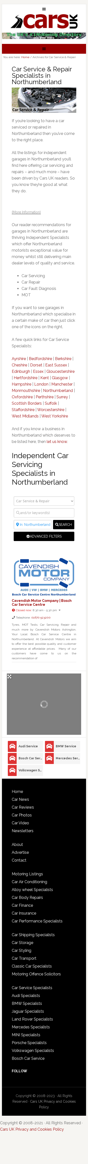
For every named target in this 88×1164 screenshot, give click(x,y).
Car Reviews (23, 807)
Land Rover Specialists (32, 1019)
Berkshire (63, 358)
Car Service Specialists (32, 987)
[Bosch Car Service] (12, 758)
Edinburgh (21, 371)
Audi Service (28, 746)
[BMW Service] (49, 746)
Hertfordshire (25, 377)
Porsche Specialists (29, 1042)
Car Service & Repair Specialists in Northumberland (42, 75)
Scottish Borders (27, 403)
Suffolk (51, 403)
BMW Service (66, 746)
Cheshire (19, 365)
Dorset (36, 365)
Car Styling (21, 950)
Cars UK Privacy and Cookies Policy (32, 1129)
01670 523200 (41, 617)
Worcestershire (50, 409)
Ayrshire (19, 358)
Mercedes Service (68, 758)
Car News (20, 799)
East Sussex (56, 365)
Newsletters (22, 830)
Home (17, 791)
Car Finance (22, 905)
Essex (38, 371)
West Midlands (25, 416)
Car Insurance (24, 913)
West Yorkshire (54, 416)
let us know (57, 441)
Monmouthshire (26, 390)
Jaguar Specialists (28, 1011)
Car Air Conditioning (29, 881)
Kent (44, 377)
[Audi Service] (12, 746)
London (41, 384)
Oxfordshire (22, 397)
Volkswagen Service (31, 770)
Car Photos (22, 815)
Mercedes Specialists (31, 1027)
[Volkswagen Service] (12, 770)
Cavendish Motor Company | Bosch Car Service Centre (42, 603)
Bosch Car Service (31, 758)
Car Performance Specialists (37, 921)
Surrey (62, 397)
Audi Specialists (26, 995)
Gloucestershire (60, 371)
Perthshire (45, 397)
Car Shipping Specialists (33, 934)
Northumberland (58, 390)
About (17, 844)
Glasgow (60, 377)
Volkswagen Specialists (33, 1050)
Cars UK (44, 21)
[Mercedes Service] (49, 758)
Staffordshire (23, 409)
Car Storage (22, 942)
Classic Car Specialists (32, 966)
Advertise (20, 852)
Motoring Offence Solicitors (36, 974)
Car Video (20, 823)
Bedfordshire (40, 358)
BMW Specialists (27, 1003)
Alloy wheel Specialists (32, 889)
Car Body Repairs (27, 897)
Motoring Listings (27, 874)
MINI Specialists (26, 1035)
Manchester (62, 384)
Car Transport (24, 958)
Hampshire (21, 384)
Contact (19, 860)
